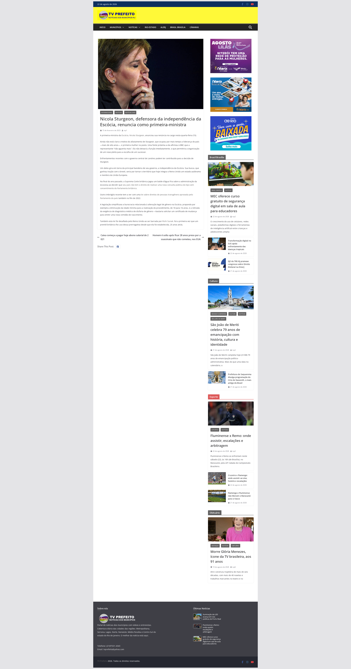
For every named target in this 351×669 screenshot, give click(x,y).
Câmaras (194, 27)
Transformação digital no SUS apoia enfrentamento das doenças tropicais (239, 245)
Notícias (133, 27)
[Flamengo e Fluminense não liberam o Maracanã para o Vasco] (217, 498)
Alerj (163, 27)
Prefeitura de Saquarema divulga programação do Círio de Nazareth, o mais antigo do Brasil (239, 378)
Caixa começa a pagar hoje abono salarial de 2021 (124, 237)
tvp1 (125, 130)
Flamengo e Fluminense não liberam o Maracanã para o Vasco (239, 496)
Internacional (106, 112)
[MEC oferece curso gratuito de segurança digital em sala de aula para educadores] (231, 174)
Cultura (232, 314)
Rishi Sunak (167, 221)
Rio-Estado (150, 27)
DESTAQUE (215, 546)
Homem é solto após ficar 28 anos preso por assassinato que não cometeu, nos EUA (177, 237)
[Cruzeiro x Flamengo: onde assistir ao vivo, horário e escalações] (217, 480)
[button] (122, 27)
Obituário (235, 546)
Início (102, 27)
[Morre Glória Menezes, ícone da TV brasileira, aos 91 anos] (231, 529)
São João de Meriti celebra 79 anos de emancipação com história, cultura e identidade (225, 334)
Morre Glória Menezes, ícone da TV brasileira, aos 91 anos (230, 556)
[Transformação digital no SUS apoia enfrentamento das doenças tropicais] (217, 247)
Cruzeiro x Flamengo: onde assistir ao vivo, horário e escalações (237, 478)
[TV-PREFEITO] (116, 615)
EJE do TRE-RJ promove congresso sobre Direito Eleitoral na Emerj (239, 264)
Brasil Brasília (177, 27)
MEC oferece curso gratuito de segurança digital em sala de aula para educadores (227, 203)
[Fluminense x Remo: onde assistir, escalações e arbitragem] (231, 414)
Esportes (215, 430)
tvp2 (234, 216)
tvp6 (234, 567)
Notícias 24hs (130, 112)
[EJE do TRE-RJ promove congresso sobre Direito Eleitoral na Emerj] (217, 266)
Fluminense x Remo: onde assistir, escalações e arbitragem (230, 440)
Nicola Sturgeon (136, 135)
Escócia (125, 135)
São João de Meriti (218, 319)
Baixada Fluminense (219, 314)
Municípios (115, 27)
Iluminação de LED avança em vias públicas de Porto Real (212, 616)
